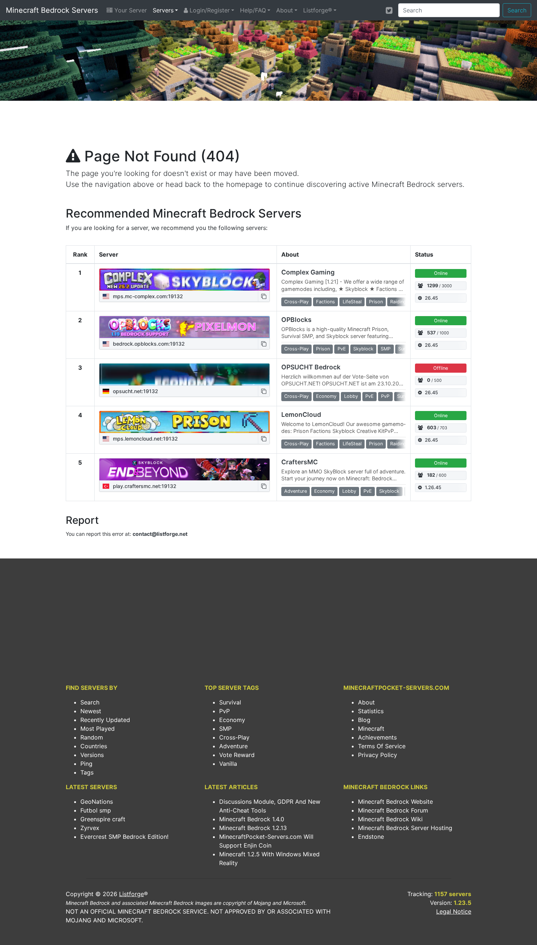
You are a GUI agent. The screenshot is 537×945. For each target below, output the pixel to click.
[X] (389, 10)
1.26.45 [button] (433, 487)
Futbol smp (95, 810)
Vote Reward (237, 754)
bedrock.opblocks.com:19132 (148, 344)
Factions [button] (325, 301)
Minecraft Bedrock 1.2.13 (253, 827)
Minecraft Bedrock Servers (52, 10)
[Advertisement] (268, 126)
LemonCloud (301, 414)
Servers (163, 10)
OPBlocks (296, 319)
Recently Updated (105, 719)
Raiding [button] (398, 301)
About (284, 10)
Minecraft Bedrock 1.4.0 (251, 819)
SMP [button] (386, 349)
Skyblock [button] (363, 349)
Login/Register (209, 10)
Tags (87, 772)
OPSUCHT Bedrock (310, 367)
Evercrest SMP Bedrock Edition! (124, 836)
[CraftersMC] (184, 469)
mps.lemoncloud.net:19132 (144, 438)
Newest (90, 711)
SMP (225, 728)
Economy (232, 719)
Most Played (97, 728)
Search (516, 10)
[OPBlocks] (184, 327)
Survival (230, 702)
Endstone (371, 836)
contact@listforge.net (160, 534)
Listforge (131, 894)
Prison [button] (376, 301)
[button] (264, 296)
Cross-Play (234, 737)
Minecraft (371, 728)
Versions (92, 754)
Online (441, 273)
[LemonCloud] (184, 422)
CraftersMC (299, 462)
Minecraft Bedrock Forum (393, 810)
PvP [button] (385, 396)
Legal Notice (453, 911)
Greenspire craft (102, 819)
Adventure (233, 746)
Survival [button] (405, 396)
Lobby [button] (351, 396)
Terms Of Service (381, 746)
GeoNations (96, 801)
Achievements (377, 737)
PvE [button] (342, 349)
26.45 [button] (431, 298)
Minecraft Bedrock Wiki (390, 819)
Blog (364, 719)
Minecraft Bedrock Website (395, 801)
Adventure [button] (295, 491)
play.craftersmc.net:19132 (143, 486)
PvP (224, 711)
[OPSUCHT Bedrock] (184, 374)
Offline (440, 368)
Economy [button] (326, 396)
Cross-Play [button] (296, 301)
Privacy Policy (377, 754)
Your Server (130, 10)
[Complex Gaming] (184, 280)
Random (91, 737)
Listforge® (317, 10)
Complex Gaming (308, 272)
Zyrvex (89, 827)
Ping (86, 763)
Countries (93, 746)
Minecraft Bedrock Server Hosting (405, 827)
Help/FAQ (253, 10)
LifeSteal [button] (352, 301)
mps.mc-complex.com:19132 (147, 296)
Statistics (371, 711)
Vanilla (228, 763)
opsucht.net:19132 (134, 391)
